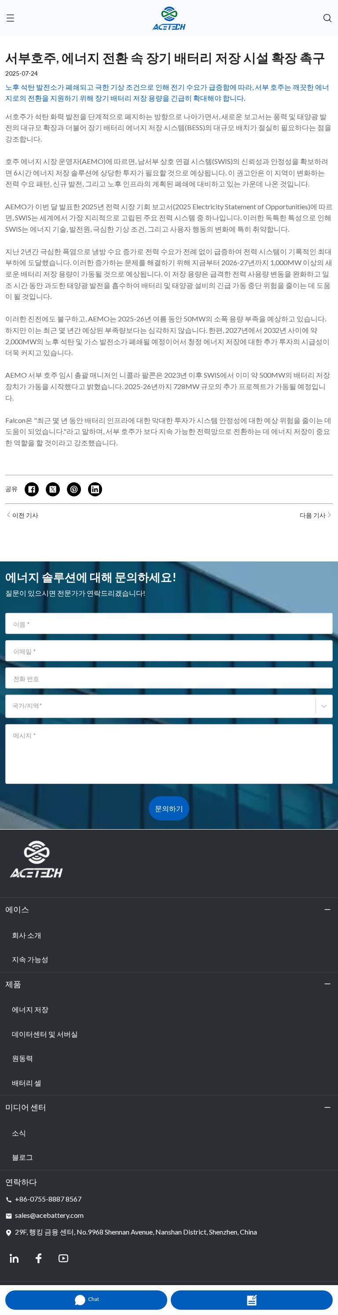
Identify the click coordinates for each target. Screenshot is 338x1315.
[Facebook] (39, 1258)
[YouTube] (63, 1258)
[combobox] (14, 710)
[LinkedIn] (14, 1258)
